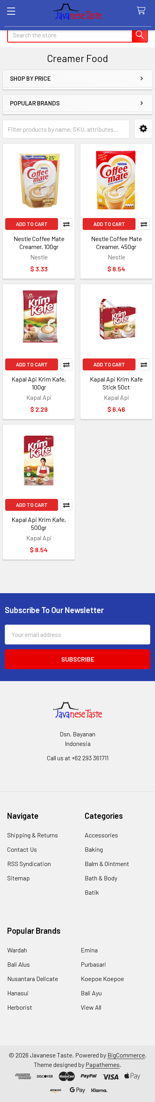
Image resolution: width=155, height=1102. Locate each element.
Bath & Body (101, 878)
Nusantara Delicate (32, 978)
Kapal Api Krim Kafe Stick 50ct (116, 383)
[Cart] (143, 11)
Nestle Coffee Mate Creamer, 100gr (39, 242)
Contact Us (22, 849)
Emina (89, 950)
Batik (92, 892)
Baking (94, 849)
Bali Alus (18, 964)
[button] (143, 128)
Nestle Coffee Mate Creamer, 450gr (116, 242)
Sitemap (18, 878)
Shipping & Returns (32, 835)
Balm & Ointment (107, 863)
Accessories (101, 835)
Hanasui (18, 993)
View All (91, 1007)
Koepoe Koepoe (102, 978)
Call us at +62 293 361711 (77, 757)
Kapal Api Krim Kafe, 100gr (39, 383)
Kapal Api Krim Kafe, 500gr (39, 523)
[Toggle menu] (11, 11)
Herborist (19, 1007)
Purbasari (93, 964)
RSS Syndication (29, 863)
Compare (66, 224)
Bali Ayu (91, 993)
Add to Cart (32, 224)
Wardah (17, 950)
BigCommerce (126, 1055)
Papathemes (102, 1064)
